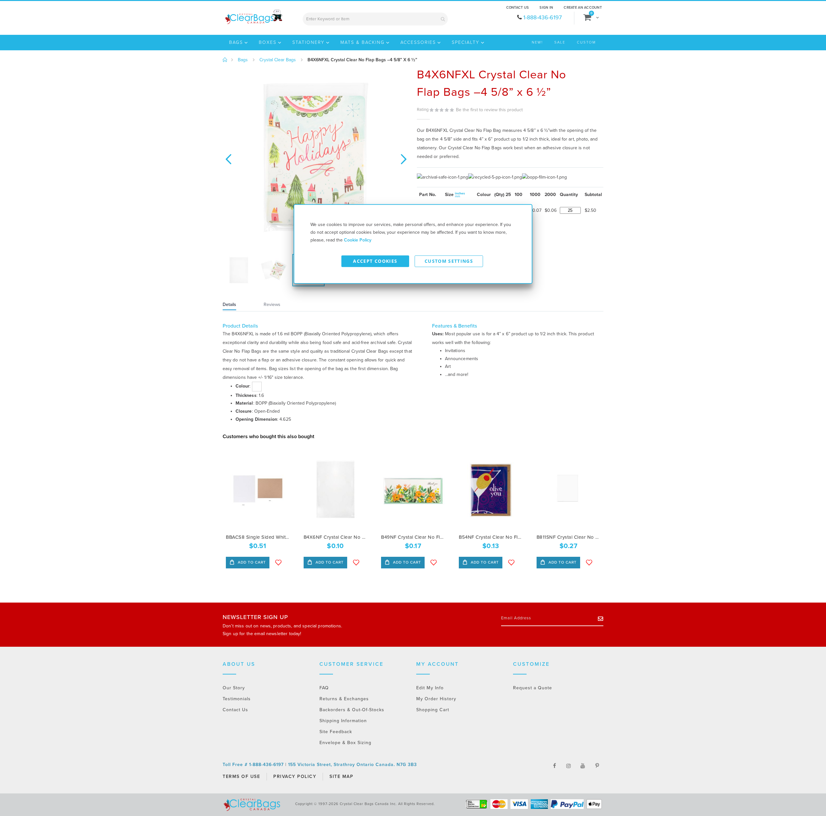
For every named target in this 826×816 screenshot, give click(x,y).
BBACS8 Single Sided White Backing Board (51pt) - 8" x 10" (257, 537)
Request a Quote (532, 688)
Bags (243, 60)
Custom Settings (449, 261)
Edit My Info (430, 688)
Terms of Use (241, 776)
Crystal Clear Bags (277, 60)
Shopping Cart (432, 710)
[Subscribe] (600, 618)
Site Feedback (335, 731)
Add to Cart (251, 562)
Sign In (546, 7)
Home (225, 60)
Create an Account (583, 7)
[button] (228, 158)
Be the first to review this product (489, 110)
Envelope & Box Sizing (345, 742)
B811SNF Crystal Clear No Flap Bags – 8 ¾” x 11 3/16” (568, 537)
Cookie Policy (357, 240)
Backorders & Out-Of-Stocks (351, 710)
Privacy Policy (294, 776)
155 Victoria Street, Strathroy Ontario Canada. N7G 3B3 (352, 764)
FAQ (324, 688)
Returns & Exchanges (344, 699)
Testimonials (237, 699)
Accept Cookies (375, 261)
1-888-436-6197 (542, 17)
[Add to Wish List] (278, 562)
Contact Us (517, 7)
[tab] (237, 305)
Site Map (341, 776)
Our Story (234, 688)
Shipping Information (343, 720)
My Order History (436, 699)
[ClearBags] (253, 17)
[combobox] (375, 19)
